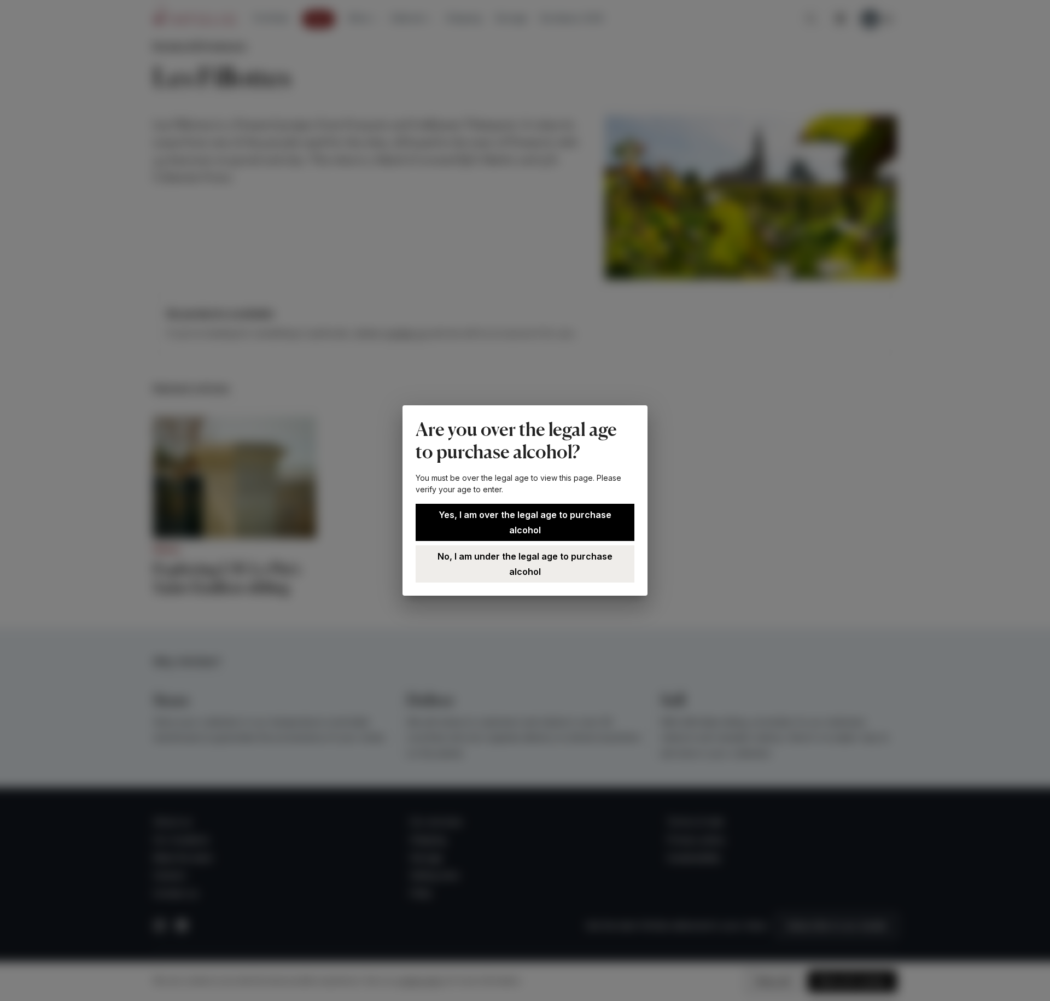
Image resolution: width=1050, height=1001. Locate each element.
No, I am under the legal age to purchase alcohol (525, 564)
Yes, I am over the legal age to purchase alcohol (525, 522)
